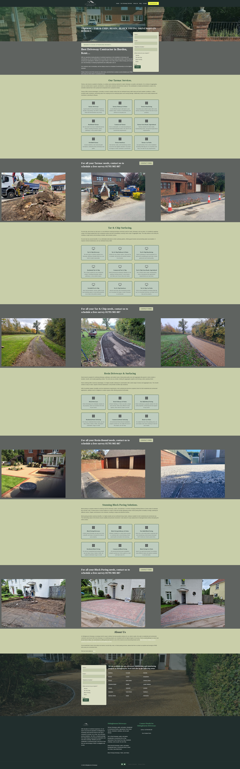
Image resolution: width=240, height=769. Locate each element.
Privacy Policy (141, 764)
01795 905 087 (153, 3)
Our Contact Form (146, 733)
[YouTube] (125, 764)
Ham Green (129, 680)
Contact (145, 3)
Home (117, 3)
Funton (127, 676)
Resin (137, 61)
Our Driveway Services (126, 3)
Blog (140, 3)
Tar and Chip (139, 57)
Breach (110, 680)
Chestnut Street (112, 684)
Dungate (128, 672)
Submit (137, 67)
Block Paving (139, 59)
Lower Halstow (147, 684)
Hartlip (127, 684)
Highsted (128, 688)
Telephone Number (139, 46)
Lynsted (145, 688)
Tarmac (137, 55)
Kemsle (145, 672)
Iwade (127, 695)
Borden (110, 676)
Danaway (110, 691)
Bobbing (110, 672)
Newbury (145, 691)
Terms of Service (132, 764)
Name (136, 34)
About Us (135, 3)
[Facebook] (122, 764)
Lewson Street (146, 680)
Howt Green (129, 691)
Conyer (110, 688)
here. (94, 651)
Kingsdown (146, 676)
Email (136, 40)
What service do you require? (142, 53)
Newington (146, 695)
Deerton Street (112, 695)
